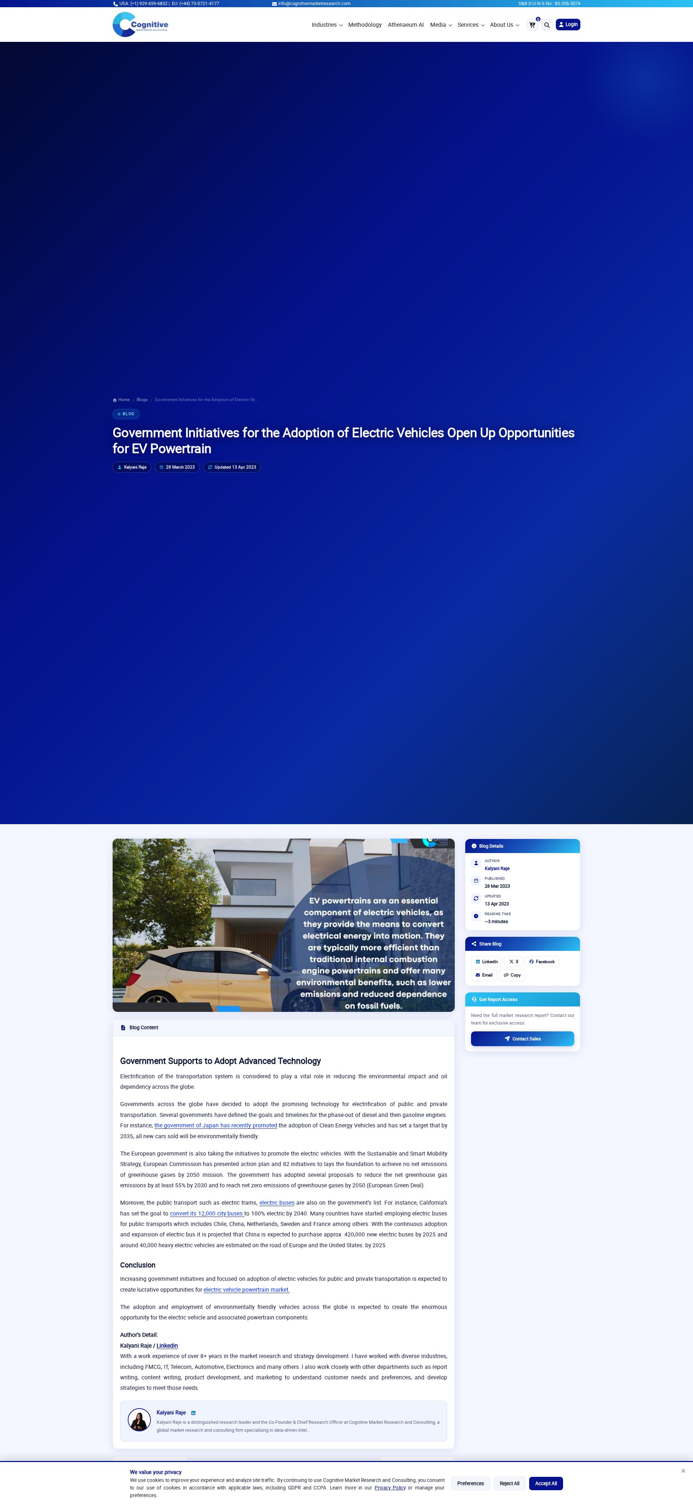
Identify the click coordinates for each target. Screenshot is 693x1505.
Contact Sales (527, 1039)
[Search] (547, 24)
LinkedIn (490, 961)
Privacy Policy (390, 1487)
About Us (501, 25)
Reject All (509, 1483)
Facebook (545, 961)
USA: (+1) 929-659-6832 (143, 3)
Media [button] (438, 25)
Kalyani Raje (135, 467)
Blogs (142, 399)
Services (468, 25)
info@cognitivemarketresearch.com (314, 3)
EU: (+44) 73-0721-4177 (195, 3)
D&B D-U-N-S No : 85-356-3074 (549, 3)
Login (571, 24)
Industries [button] (324, 25)
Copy (516, 975)
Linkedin (167, 1345)
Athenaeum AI (406, 25)
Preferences (470, 1483)
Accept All (546, 1483)
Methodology (365, 25)
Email (487, 975)
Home (123, 399)
